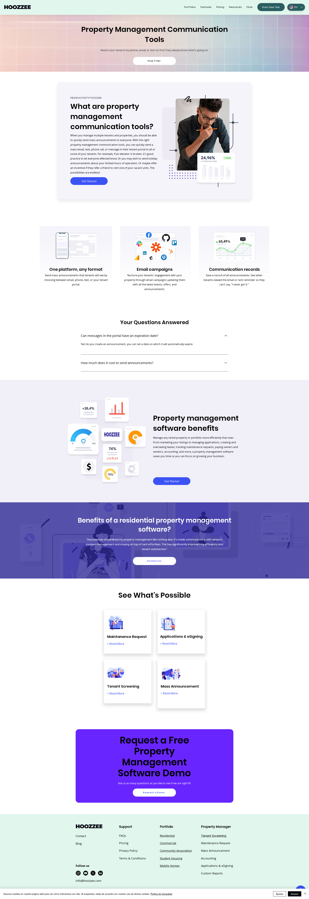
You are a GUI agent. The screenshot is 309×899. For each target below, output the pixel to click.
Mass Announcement (215, 851)
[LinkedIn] (100, 873)
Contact (81, 836)
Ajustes (279, 893)
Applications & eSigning (217, 866)
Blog (79, 843)
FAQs (122, 836)
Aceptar (295, 893)
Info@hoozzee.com (88, 881)
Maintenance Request (215, 843)
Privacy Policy (128, 851)
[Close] (305, 893)
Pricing (123, 843)
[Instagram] (78, 873)
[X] (93, 873)
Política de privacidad (161, 893)
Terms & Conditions (132, 858)
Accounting (208, 858)
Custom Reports (212, 873)
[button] (235, 7)
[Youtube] (85, 873)
